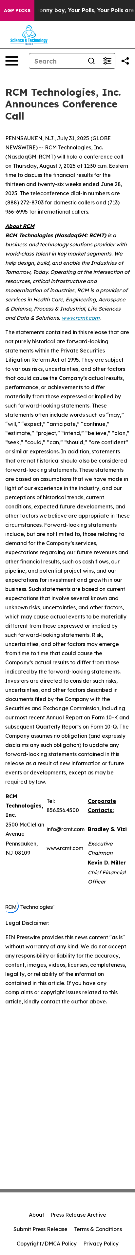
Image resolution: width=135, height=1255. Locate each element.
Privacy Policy (101, 1243)
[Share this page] (125, 60)
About (36, 1214)
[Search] (91, 60)
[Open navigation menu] (11, 60)
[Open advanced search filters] (107, 60)
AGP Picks (17, 10)
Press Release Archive (78, 1214)
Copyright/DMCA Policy (47, 1243)
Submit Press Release (40, 1229)
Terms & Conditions (98, 1229)
